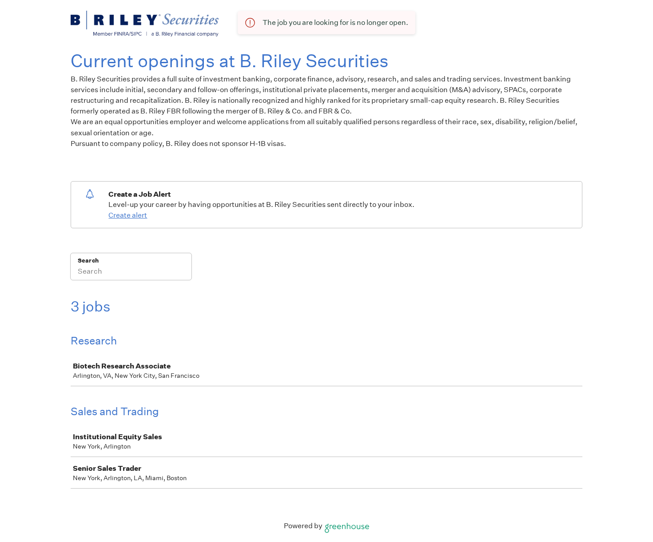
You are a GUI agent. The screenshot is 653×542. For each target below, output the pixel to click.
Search (88, 260)
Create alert (127, 215)
